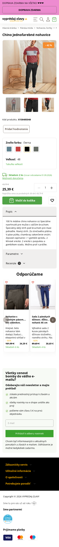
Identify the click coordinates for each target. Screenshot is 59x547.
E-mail (11, 423)
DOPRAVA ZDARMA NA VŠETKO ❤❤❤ (23, 3)
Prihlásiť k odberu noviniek (29, 433)
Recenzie (13, 263)
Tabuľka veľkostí (14, 164)
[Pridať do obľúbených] (52, 200)
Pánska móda (26, 28)
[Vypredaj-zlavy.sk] (14, 19)
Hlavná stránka (9, 28)
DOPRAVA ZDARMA (30, 10)
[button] (6, 320)
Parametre (12, 254)
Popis (9, 211)
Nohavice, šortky (44, 28)
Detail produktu (25, 348)
